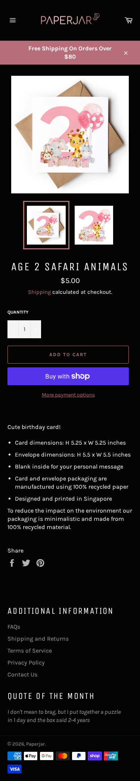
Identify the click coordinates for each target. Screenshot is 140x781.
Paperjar (35, 744)
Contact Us (22, 674)
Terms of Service (29, 650)
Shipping (39, 292)
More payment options (68, 395)
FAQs (13, 626)
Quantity (17, 312)
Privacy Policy (26, 662)
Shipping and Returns (38, 638)
